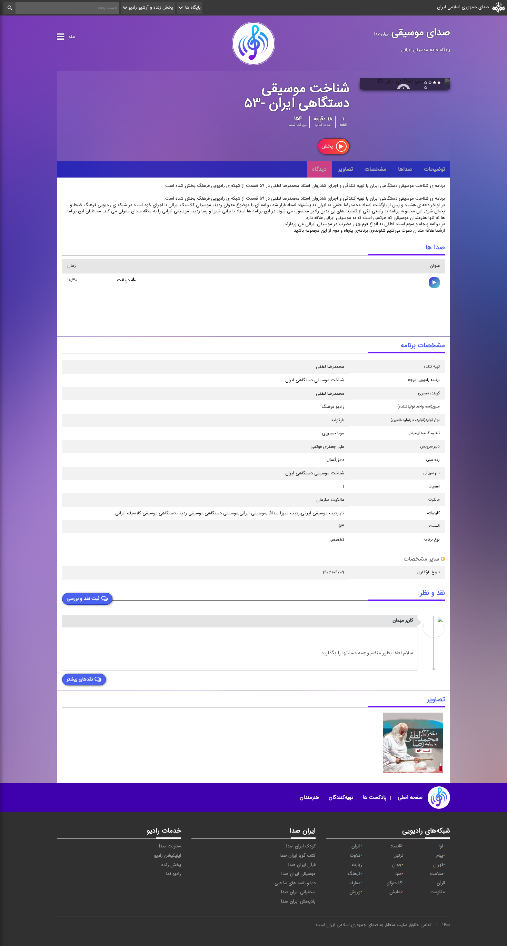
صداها (405, 169)
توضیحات (434, 169)
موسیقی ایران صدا (298, 874)
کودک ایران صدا (301, 846)
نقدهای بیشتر (80, 680)
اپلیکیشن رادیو (167, 855)
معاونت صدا (170, 846)
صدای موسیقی (412, 32)
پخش (327, 146)
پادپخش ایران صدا (298, 901)
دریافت (124, 280)
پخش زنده (171, 865)
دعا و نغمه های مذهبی (295, 883)
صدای (372, 925)
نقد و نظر (432, 593)
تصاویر (345, 169)
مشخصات (375, 169)
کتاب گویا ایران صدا (298, 855)
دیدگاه (319, 169)
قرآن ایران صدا (302, 865)
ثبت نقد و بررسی (83, 599)
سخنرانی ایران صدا (298, 892)
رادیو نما (173, 874)
